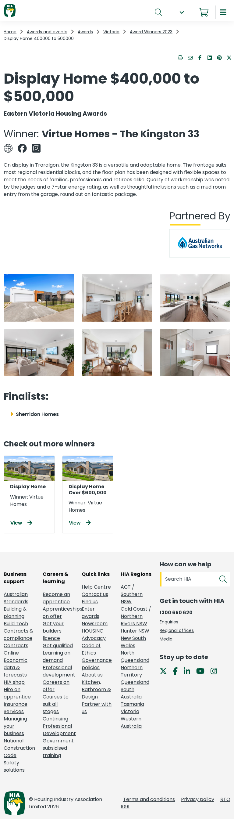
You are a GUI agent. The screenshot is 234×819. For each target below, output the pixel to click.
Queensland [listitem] (135, 682)
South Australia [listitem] (131, 693)
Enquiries (169, 622)
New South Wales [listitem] (133, 642)
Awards (85, 32)
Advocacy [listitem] (94, 638)
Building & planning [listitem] (15, 612)
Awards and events (47, 32)
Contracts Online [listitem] (16, 649)
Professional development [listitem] (58, 671)
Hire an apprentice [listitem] (17, 693)
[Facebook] (178, 670)
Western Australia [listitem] (131, 722)
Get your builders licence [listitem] (53, 631)
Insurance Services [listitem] (15, 708)
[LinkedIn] (189, 670)
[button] (181, 12)
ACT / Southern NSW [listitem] (132, 594)
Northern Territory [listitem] (132, 671)
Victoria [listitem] (130, 711)
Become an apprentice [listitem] (56, 598)
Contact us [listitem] (95, 594)
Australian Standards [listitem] (16, 598)
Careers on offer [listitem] (56, 686)
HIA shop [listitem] (14, 682)
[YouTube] (202, 670)
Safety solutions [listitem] (14, 766)
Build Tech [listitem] (16, 623)
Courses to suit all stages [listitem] (56, 704)
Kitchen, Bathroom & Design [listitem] (96, 689)
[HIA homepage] (10, 10)
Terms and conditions (149, 799)
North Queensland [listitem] (135, 656)
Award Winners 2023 (151, 32)
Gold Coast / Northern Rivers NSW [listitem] (136, 616)
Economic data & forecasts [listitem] (15, 667)
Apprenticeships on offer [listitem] (58, 612)
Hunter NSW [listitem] (135, 630)
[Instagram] (216, 670)
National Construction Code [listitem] (19, 748)
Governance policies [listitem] (97, 664)
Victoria (111, 32)
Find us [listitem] (90, 601)
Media (166, 639)
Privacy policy (197, 799)
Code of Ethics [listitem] (91, 649)
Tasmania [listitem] (132, 704)
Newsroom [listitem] (95, 623)
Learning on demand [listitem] (56, 656)
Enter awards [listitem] (90, 612)
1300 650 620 (176, 612)
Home (10, 32)
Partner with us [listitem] (97, 708)
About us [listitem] (92, 674)
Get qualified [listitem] (58, 645)
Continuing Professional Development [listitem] (58, 726)
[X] (166, 670)
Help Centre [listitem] (96, 586)
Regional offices (177, 630)
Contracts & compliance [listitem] (18, 634)
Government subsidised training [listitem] (58, 748)
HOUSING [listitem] (93, 630)
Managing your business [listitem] (15, 726)
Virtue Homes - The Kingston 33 (120, 134)
